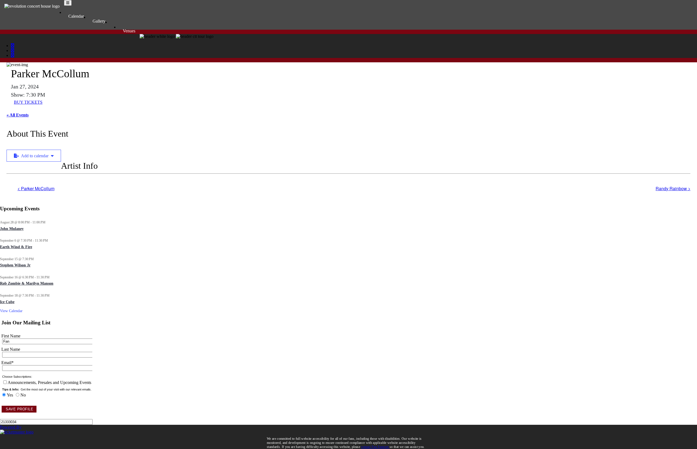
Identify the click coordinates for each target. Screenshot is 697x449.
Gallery (99, 21)
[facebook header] (12, 45)
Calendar (76, 16)
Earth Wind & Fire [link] (16, 247)
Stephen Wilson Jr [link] (15, 265)
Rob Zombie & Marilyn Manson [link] (26, 283)
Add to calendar (35, 155)
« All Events (18, 115)
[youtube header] (12, 55)
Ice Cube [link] (7, 302)
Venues (129, 31)
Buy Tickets (28, 102)
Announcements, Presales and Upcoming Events (49, 382)
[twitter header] (12, 50)
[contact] (114, 23)
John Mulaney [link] (12, 229)
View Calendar (11, 311)
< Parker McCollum (35, 188)
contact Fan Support (375, 447)
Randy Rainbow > (673, 188)
